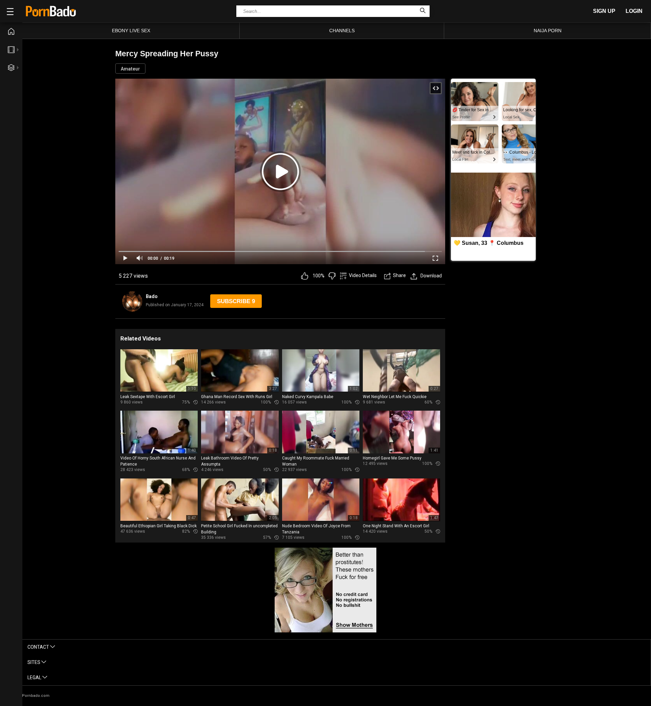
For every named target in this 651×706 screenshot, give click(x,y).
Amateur (130, 69)
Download (431, 275)
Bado (152, 296)
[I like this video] (304, 275)
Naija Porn (547, 30)
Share (399, 275)
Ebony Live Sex (131, 30)
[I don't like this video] (332, 275)
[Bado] (132, 301)
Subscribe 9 (236, 301)
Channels (342, 30)
